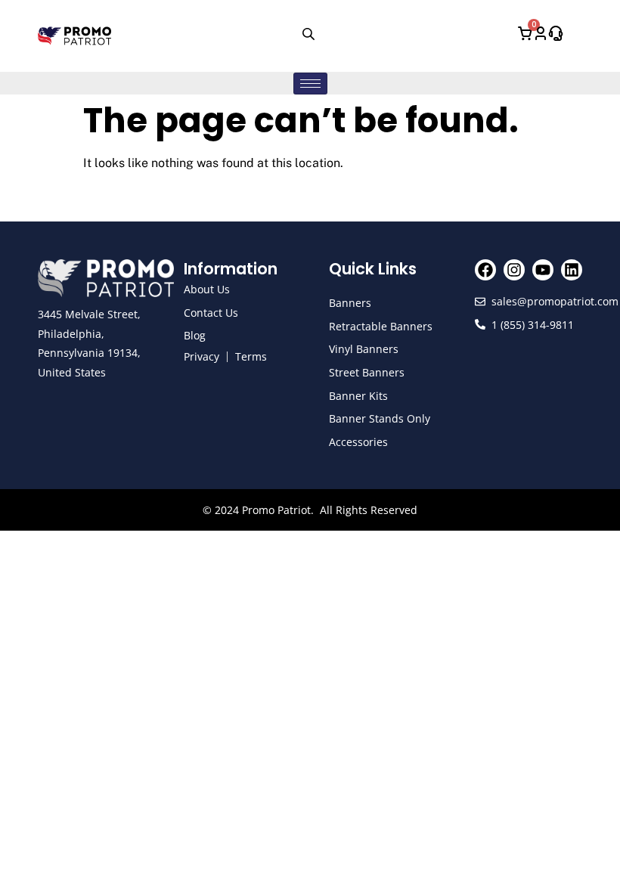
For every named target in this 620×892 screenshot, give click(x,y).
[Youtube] (542, 269)
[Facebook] (485, 269)
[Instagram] (514, 269)
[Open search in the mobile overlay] (310, 33)
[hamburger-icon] (310, 83)
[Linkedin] (571, 269)
